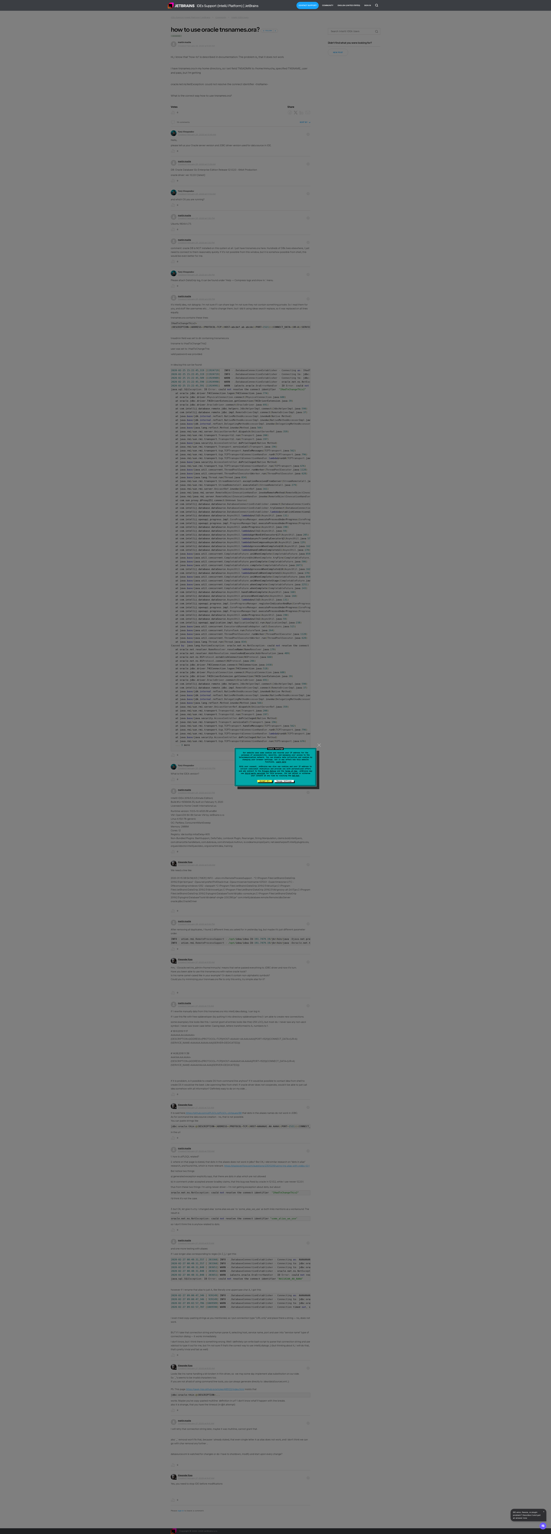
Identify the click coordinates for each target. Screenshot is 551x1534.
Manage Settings (284, 781)
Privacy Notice (269, 771)
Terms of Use (291, 771)
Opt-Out (295, 776)
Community (327, 5)
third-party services (255, 773)
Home (181, 5)
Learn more (281, 762)
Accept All (265, 781)
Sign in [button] (367, 5)
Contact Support (308, 5)
